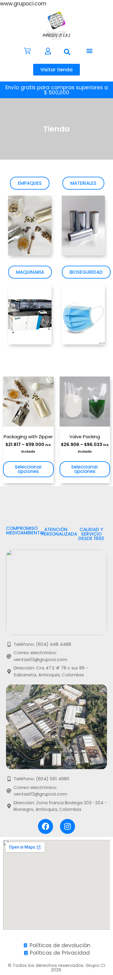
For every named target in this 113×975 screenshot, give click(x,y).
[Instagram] (67, 826)
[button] (67, 52)
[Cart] (27, 51)
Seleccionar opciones (28, 469)
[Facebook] (45, 826)
